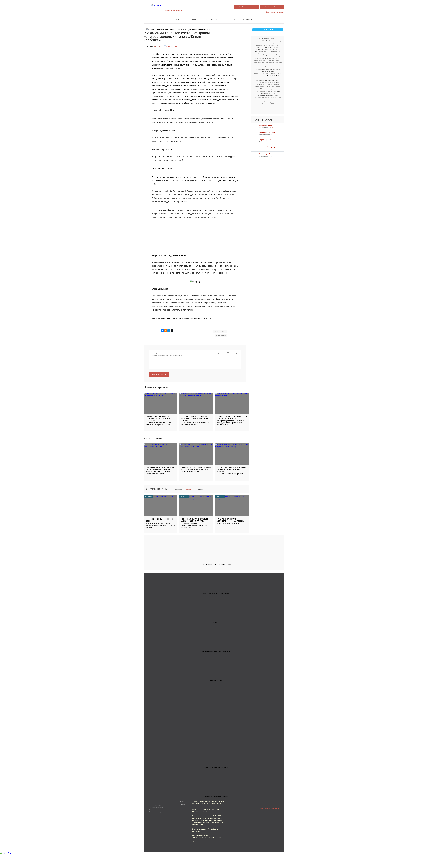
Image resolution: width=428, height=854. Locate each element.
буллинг (256, 89)
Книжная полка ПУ (276, 73)
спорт (279, 101)
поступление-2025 (260, 56)
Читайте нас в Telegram (247, 7)
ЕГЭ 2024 (258, 58)
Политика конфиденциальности (159, 812)
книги (271, 47)
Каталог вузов (276, 69)
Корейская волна (277, 62)
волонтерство (274, 38)
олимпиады (275, 54)
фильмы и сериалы (262, 78)
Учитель (275, 95)
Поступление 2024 (277, 60)
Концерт (268, 82)
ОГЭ (272, 104)
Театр (277, 80)
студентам (264, 100)
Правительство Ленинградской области (216, 651)
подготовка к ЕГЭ (264, 51)
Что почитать (272, 93)
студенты (273, 41)
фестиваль (278, 64)
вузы (276, 43)
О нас (182, 801)
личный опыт (266, 60)
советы (263, 71)
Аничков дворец (216, 680)
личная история (259, 86)
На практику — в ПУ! (274, 45)
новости (265, 41)
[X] (172, 330)
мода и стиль (261, 43)
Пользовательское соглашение (159, 810)
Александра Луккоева (267, 154)
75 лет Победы (270, 43)
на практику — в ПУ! (261, 45)
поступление (272, 75)
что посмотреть (260, 69)
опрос (261, 102)
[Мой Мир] (168, 330)
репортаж (271, 49)
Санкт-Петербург (275, 86)
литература (259, 49)
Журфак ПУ (247, 20)
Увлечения (230, 20)
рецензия (260, 38)
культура (269, 69)
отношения (260, 76)
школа (279, 89)
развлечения (257, 40)
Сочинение (268, 67)
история (279, 41)
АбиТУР (179, 20)
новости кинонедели (274, 78)
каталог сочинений (263, 47)
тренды (256, 65)
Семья (260, 54)
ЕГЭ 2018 (269, 91)
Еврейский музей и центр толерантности (216, 564)
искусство (268, 80)
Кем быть (194, 20)
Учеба (256, 51)
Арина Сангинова (266, 125)
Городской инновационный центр (216, 767)
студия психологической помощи (216, 796)
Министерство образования (262, 73)
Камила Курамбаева (267, 132)
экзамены (257, 100)
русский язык (260, 80)
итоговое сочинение (275, 100)
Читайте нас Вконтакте (273, 7)
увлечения (277, 91)
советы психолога (259, 62)
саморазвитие (270, 64)
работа (268, 84)
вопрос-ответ (263, 93)
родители (271, 58)
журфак (277, 49)
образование (271, 71)
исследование (275, 84)
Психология (267, 89)
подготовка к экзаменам (265, 95)
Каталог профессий (270, 102)
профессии (260, 67)
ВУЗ (257, 91)
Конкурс (278, 56)
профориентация (259, 97)
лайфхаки (263, 65)
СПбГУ (279, 97)
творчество (262, 91)
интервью (276, 67)
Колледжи (273, 97)
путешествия (266, 54)
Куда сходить (266, 104)
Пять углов (157, 46)
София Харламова (266, 140)
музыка (266, 49)
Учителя (267, 86)
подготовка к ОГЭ (276, 51)
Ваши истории (212, 20)
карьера (267, 97)
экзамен (276, 47)
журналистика (260, 84)
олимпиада (275, 82)
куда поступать (261, 82)
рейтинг (273, 89)
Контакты (183, 804)
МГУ (261, 89)
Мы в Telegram (269, 29)
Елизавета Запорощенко (268, 147)
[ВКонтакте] (162, 330)
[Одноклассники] (165, 330)
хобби (256, 102)
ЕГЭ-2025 (277, 58)
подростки (269, 62)
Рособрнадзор (270, 56)
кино (273, 80)
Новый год (267, 38)
